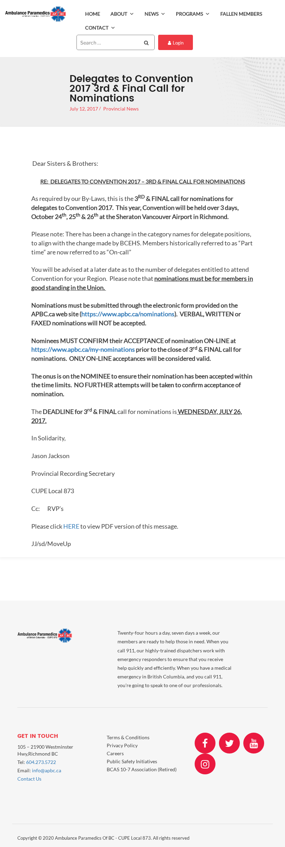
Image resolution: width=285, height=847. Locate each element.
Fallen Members (241, 14)
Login (178, 43)
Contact (96, 28)
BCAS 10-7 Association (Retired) (142, 769)
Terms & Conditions (128, 737)
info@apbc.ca (46, 770)
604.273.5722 (41, 762)
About (119, 14)
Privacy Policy (122, 745)
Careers (115, 753)
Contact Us (29, 779)
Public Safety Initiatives (132, 761)
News (151, 14)
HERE (71, 526)
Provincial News (121, 109)
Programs (189, 14)
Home (92, 14)
